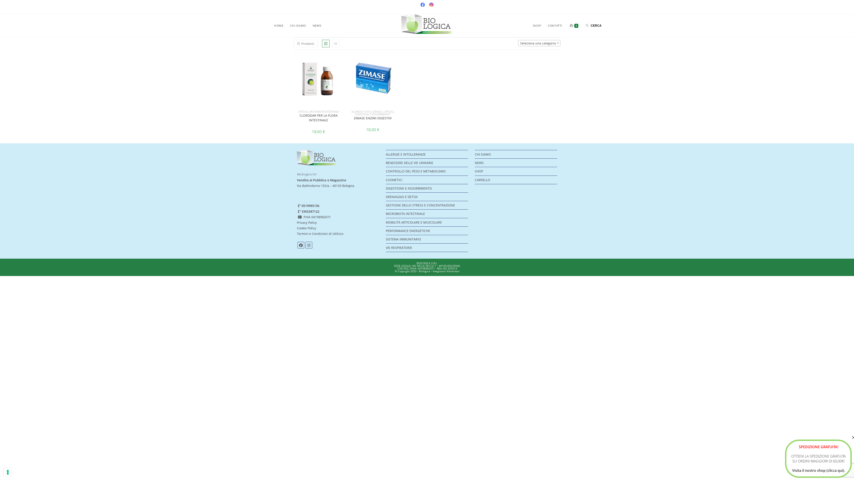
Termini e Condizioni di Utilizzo (320, 234)
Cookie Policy (306, 228)
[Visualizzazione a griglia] (326, 43)
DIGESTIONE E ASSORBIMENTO (372, 114)
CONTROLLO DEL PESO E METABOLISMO (416, 171)
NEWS (479, 163)
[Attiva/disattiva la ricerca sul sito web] (593, 25)
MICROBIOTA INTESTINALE (324, 112)
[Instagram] (309, 245)
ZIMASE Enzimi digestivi (373, 118)
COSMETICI (394, 180)
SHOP (479, 171)
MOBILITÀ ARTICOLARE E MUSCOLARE (414, 222)
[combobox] (539, 43)
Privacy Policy (307, 222)
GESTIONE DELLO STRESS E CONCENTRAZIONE (420, 205)
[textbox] (539, 43)
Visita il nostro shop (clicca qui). (818, 470)
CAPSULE (303, 112)
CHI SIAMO (483, 154)
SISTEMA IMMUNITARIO (403, 239)
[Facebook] (301, 245)
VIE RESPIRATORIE (399, 248)
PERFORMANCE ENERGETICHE (408, 231)
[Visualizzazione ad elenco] (335, 43)
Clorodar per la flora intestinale (319, 117)
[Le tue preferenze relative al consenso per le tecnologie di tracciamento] (8, 472)
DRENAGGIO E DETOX (402, 197)
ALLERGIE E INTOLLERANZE (366, 112)
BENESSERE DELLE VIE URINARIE (409, 163)
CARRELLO (482, 180)
